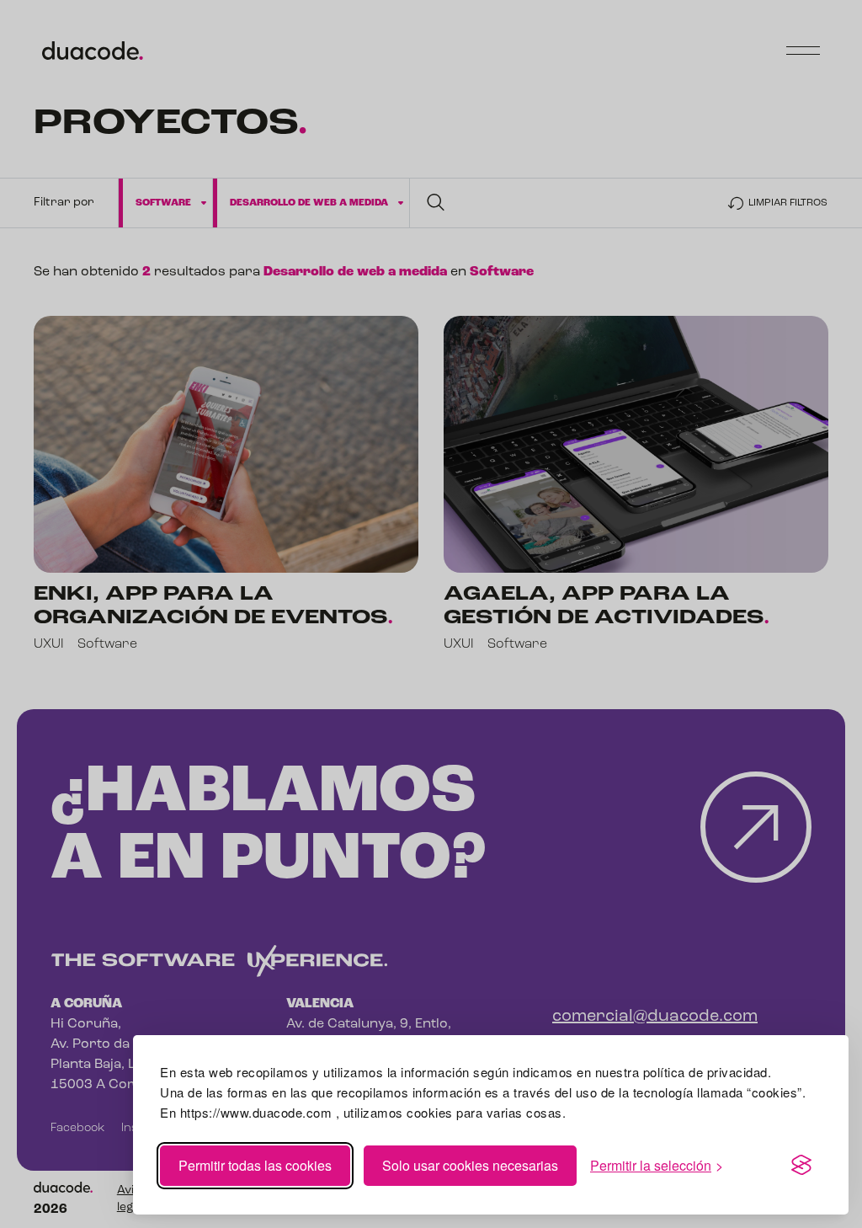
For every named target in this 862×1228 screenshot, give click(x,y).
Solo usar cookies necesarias (470, 1165)
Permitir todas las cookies (255, 1165)
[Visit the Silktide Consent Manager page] (801, 1165)
